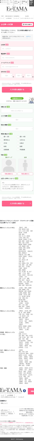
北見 (32, 337)
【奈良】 (21, 308)
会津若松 (21, 347)
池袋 (31, 231)
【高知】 (21, 383)
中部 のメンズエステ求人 (7, 311)
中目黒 (25, 232)
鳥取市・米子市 (29, 368)
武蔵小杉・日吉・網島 (24, 254)
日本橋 (20, 294)
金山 (32, 314)
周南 (25, 376)
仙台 (32, 342)
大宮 (20, 258)
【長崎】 (26, 356)
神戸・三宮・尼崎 (23, 304)
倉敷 (25, 371)
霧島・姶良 (21, 365)
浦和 (23, 258)
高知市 (26, 383)
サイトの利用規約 (16, 83)
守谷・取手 (21, 280)
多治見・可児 (22, 327)
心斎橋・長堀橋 (23, 293)
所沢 (31, 263)
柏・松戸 (29, 271)
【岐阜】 (21, 324)
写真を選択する (9, 173)
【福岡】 (21, 350)
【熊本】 (26, 358)
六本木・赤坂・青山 (24, 237)
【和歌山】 (27, 308)
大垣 (28, 327)
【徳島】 (21, 378)
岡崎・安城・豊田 (23, 317)
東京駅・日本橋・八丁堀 (25, 239)
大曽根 (27, 314)
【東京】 (21, 227)
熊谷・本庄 (21, 266)
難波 (29, 293)
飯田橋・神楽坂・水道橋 (25, 244)
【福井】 (30, 321)
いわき (26, 347)
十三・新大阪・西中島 (24, 296)
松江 (26, 369)
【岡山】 (30, 369)
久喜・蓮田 (21, 264)
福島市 (26, 345)
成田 (20, 273)
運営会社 (10, 413)
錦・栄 (20, 312)
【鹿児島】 (21, 363)
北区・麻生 (21, 335)
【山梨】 (21, 322)
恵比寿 (20, 232)
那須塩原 (21, 283)
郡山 (30, 345)
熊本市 (31, 358)
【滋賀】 (28, 306)
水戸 (26, 276)
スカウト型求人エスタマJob (8, 397)
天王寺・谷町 (27, 294)
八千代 (24, 273)
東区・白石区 (29, 335)
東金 (28, 273)
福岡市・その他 (23, 355)
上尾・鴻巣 (28, 264)
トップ (2, 395)
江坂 (20, 298)
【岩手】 (21, 342)
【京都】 (21, 303)
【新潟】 (21, 319)
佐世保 (20, 358)
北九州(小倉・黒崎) (24, 353)
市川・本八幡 (22, 271)
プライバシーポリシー (6, 83)
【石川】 (21, 321)
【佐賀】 (30, 355)
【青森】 (29, 340)
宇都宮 (20, 281)
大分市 (26, 360)
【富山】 (27, 319)
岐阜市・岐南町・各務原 (25, 326)
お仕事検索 (10, 395)
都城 (30, 362)
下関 (28, 376)
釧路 (20, 339)
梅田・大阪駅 (28, 287)
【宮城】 (27, 342)
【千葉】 (28, 266)
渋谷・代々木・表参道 (24, 236)
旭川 (28, 337)
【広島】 (29, 371)
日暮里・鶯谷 (22, 249)
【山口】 (30, 374)
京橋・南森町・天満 (24, 289)
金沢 (26, 321)
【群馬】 (27, 283)
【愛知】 (21, 310)
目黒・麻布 (21, 234)
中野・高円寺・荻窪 (24, 229)
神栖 (28, 278)
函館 (27, 339)
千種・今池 (21, 314)
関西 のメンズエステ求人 (7, 288)
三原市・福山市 (23, 374)
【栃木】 (28, 280)
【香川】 (21, 379)
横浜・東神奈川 (23, 253)
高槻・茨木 (25, 298)
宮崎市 (26, 362)
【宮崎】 (21, 362)
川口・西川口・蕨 (23, 259)
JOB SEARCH (8, 17)
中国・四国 (3, 368)
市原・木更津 (22, 275)
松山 (26, 381)
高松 (26, 379)
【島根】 (21, 369)
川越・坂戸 (21, 261)
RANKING (16, 17)
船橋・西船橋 (22, 270)
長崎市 (31, 356)
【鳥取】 (21, 368)
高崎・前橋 (21, 285)
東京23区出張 (22, 251)
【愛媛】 (21, 381)
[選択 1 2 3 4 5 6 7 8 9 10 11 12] (18, 76)
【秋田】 (21, 344)
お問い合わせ (4, 410)
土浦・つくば (22, 278)
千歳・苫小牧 (22, 337)
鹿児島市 (28, 363)
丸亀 (29, 379)
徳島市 (26, 378)
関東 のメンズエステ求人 (7, 227)
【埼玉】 (30, 256)
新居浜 (30, 381)
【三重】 (27, 329)
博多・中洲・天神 (23, 351)
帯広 (23, 339)
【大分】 (21, 360)
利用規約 (3, 413)
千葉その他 (30, 275)
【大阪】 (21, 287)
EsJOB (26, 17)
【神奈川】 (30, 251)
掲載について (4, 403)
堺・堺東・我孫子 (23, 301)
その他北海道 (22, 340)
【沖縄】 (28, 365)
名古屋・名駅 (28, 310)
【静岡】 (21, 329)
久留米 (31, 353)
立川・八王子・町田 (24, 231)
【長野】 (27, 322)
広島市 (20, 373)
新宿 (26, 227)
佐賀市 (20, 356)
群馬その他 (28, 285)
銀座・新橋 (21, 241)
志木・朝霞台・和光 (24, 263)
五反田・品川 (29, 241)
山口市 (20, 376)
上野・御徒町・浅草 (24, 246)
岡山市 (20, 371)
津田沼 (25, 268)
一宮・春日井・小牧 (24, 316)
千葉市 (20, 268)
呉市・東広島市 (27, 373)
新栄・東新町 (27, 312)
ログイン (28, 36)
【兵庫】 (27, 303)
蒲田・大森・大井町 (24, 242)
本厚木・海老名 (23, 256)
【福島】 (21, 345)
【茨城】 (21, 276)
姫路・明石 (21, 306)
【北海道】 (21, 332)
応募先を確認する (28, 24)
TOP (2, 17)
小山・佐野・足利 (28, 281)
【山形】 (27, 344)
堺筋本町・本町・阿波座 (25, 291)
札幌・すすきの (23, 333)
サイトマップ (4, 415)
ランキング (21, 397)
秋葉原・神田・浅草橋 (24, 247)
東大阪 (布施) (22, 299)
